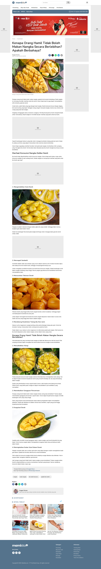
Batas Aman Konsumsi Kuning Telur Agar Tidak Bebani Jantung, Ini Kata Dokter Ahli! (38, 533)
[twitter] (53, 55)
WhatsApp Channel (34, 470)
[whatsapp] (56, 55)
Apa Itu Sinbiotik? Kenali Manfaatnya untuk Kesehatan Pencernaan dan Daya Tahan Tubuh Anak (20, 517)
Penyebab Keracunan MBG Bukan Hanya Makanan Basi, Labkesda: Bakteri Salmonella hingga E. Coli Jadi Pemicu (20, 533)
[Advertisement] (38, 128)
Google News (31, 469)
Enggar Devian (16, 55)
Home (13, 39)
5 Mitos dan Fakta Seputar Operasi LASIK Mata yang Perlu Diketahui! (54, 516)
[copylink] (62, 55)
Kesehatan (20, 39)
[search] (68, 2)
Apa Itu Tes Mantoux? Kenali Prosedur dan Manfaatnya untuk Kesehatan (55, 533)
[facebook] (50, 55)
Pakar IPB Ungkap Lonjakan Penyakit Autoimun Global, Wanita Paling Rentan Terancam (37, 517)
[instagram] (19, 553)
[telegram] (59, 55)
